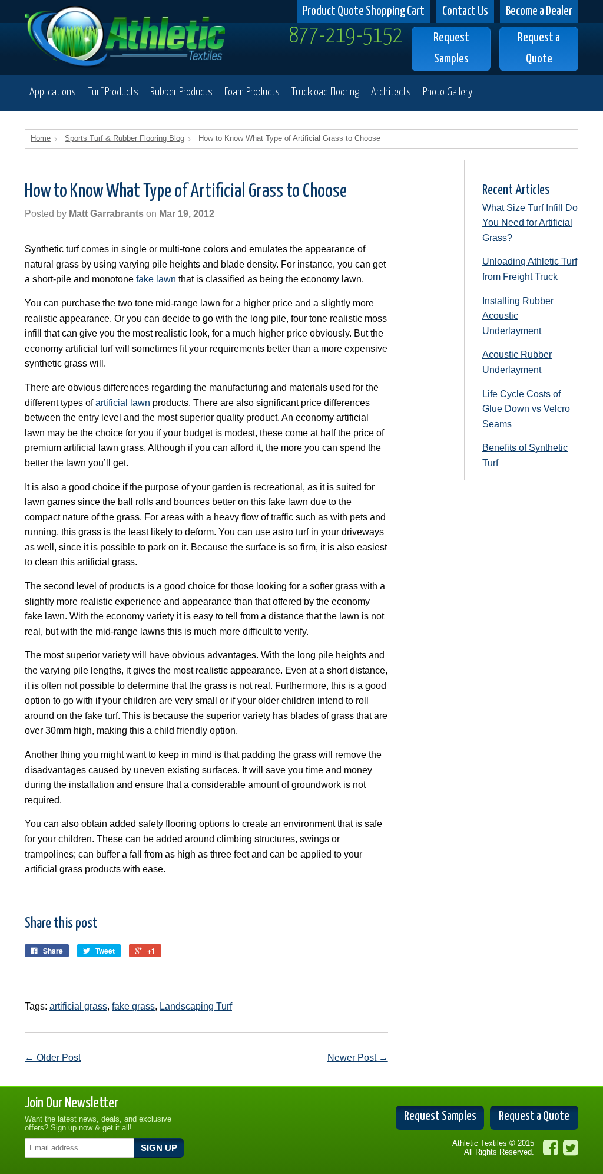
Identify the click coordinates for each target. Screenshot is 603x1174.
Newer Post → (357, 1058)
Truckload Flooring (325, 92)
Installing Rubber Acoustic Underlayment (518, 316)
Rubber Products (181, 92)
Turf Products (113, 92)
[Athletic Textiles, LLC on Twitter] (570, 1147)
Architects (391, 92)
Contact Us (465, 11)
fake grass (133, 1006)
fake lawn (156, 279)
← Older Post (53, 1058)
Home (41, 138)
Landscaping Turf (196, 1006)
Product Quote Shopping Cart (364, 11)
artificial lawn (122, 403)
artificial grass (78, 1006)
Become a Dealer (539, 11)
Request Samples (451, 48)
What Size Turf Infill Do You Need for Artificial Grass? (530, 223)
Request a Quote (539, 48)
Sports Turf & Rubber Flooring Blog (124, 138)
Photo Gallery (448, 92)
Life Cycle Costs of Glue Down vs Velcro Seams (526, 409)
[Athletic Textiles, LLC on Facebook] (550, 1147)
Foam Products (252, 92)
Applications (52, 92)
